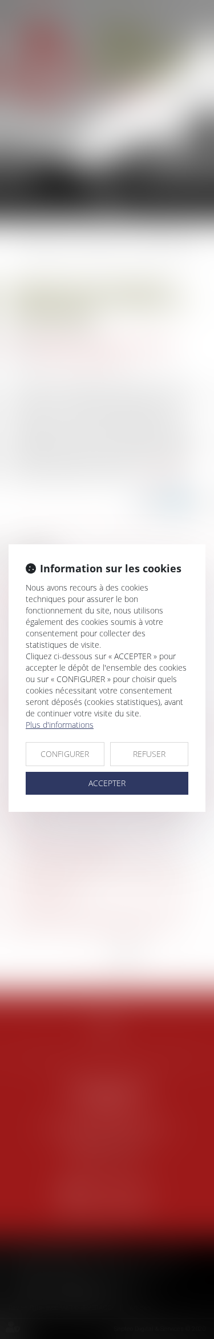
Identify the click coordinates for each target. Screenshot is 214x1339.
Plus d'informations (60, 724)
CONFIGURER (65, 753)
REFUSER (149, 753)
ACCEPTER (107, 783)
